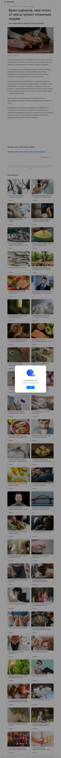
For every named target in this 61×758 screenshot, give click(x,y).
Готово (30, 387)
